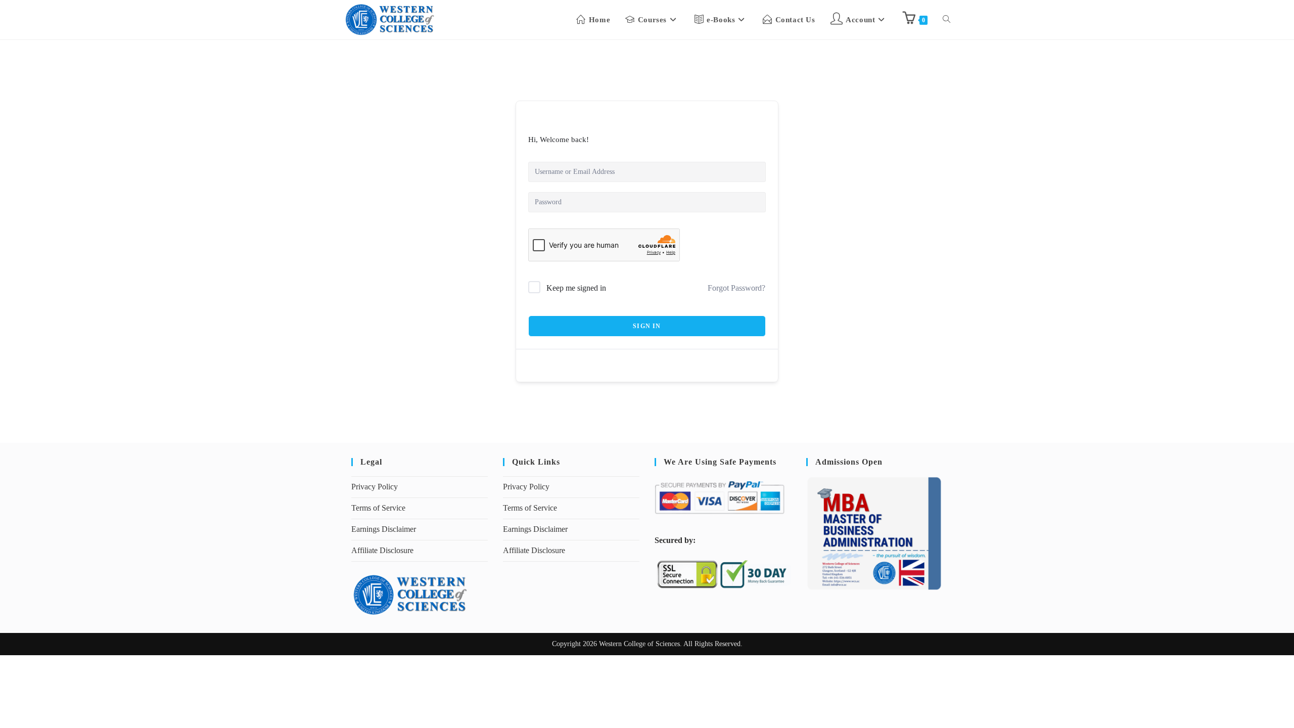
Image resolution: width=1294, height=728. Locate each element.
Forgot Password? (736, 288)
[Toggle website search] (946, 19)
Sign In (647, 326)
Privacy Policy (374, 486)
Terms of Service (378, 508)
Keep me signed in (576, 288)
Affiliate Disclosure (382, 550)
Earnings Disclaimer (383, 529)
